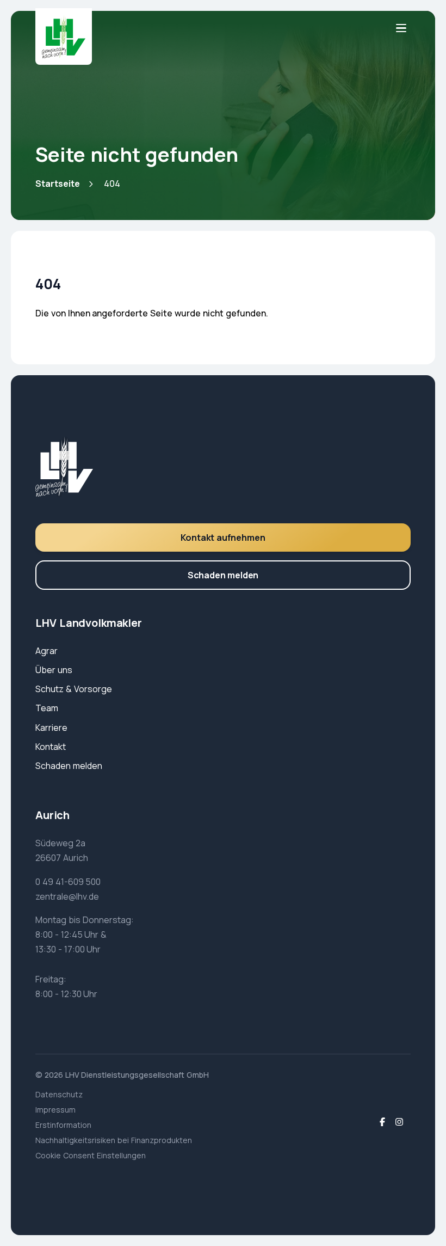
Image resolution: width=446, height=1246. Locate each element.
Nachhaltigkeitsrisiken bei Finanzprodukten (113, 1140)
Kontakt (50, 747)
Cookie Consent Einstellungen (90, 1155)
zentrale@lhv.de (67, 896)
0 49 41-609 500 (68, 882)
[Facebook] (382, 1122)
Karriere (51, 728)
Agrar (46, 651)
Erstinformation (63, 1125)
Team (46, 708)
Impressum (55, 1109)
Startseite (57, 184)
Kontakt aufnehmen (223, 537)
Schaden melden (223, 575)
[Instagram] (399, 1122)
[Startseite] (63, 36)
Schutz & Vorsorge (73, 689)
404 (112, 184)
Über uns (53, 670)
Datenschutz (59, 1094)
